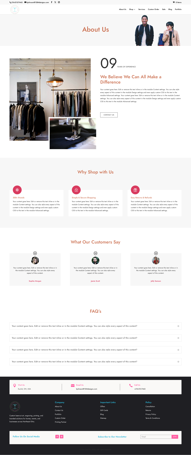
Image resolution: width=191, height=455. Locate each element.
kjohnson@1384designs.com (86, 389)
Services (141, 9)
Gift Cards (104, 410)
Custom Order (153, 9)
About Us (122, 9)
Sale (163, 9)
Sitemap (103, 418)
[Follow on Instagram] (61, 436)
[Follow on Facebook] (57, 436)
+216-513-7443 (139, 389)
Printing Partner (60, 422)
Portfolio (178, 9)
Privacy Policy (151, 414)
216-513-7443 (16, 2)
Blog (170, 9)
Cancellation (150, 406)
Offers (102, 406)
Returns (148, 410)
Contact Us (109, 115)
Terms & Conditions (153, 418)
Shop (131, 9)
